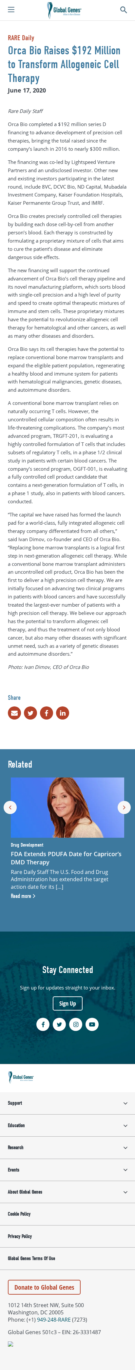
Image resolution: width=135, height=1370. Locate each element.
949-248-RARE (54, 1319)
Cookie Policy (19, 1214)
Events (13, 1170)
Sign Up (67, 1003)
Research (16, 1147)
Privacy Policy (20, 1236)
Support (15, 1103)
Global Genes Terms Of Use (31, 1258)
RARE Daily (21, 38)
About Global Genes (25, 1192)
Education (16, 1125)
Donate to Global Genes (44, 1287)
